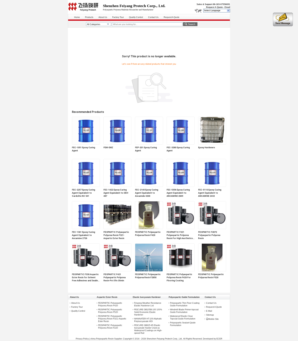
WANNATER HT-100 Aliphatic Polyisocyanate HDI (148, 320)
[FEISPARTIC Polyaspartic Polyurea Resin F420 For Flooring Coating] (180, 270)
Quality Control (136, 17)
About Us (102, 17)
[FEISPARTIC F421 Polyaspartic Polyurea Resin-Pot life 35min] (117, 270)
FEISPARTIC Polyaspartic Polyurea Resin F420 (148, 233)
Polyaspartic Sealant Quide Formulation (183, 324)
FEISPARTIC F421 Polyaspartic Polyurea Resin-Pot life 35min (114, 277)
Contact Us (153, 17)
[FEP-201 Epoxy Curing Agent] (149, 144)
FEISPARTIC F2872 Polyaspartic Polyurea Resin (209, 235)
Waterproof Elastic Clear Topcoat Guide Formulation (182, 317)
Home (77, 17)
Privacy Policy (82, 339)
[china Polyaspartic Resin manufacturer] (85, 7)
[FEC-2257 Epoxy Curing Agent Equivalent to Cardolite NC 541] (86, 186)
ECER (219, 339)
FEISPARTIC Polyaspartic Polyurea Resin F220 (110, 326)
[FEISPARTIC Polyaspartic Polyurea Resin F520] (212, 270)
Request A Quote (214, 7)
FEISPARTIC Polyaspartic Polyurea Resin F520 (211, 276)
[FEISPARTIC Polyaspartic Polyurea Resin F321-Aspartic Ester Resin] (117, 228)
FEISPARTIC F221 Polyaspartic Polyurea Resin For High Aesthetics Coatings (180, 235)
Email (227, 7)
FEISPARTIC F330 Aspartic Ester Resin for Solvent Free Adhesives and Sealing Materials (85, 277)
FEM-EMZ (108, 147)
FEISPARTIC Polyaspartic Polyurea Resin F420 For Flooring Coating (179, 277)
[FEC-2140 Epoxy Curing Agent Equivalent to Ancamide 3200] (149, 186)
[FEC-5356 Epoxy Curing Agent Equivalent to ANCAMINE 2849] (180, 186)
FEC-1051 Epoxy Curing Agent (83, 149)
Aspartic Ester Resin (107, 297)
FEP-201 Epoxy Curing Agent (146, 149)
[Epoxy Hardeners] (212, 144)
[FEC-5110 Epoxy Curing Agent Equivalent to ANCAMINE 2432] (212, 186)
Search (191, 24)
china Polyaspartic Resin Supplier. (106, 339)
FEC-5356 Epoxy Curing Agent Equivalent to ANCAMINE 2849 (178, 193)
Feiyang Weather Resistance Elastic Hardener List (147, 304)
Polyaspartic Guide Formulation (184, 297)
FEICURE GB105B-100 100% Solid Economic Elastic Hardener (148, 312)
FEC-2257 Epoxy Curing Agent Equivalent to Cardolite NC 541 (83, 193)
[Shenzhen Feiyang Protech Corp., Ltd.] (228, 10)
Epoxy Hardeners (206, 147)
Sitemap (210, 315)
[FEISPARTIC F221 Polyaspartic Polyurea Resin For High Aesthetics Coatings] (180, 228)
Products (89, 17)
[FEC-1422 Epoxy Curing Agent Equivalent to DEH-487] (117, 186)
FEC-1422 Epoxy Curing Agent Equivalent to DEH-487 (116, 193)
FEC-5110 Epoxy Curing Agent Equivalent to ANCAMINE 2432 (209, 193)
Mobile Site (213, 319)
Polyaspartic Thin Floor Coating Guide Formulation (185, 304)
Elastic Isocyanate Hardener (147, 297)
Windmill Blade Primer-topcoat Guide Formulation (184, 310)
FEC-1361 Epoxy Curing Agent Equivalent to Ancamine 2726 (83, 235)
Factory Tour (118, 17)
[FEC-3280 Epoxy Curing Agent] (180, 144)
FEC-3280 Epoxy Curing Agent (178, 149)
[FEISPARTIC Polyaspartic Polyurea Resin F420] (149, 228)
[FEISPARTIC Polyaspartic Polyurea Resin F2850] (149, 270)
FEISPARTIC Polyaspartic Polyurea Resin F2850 (148, 276)
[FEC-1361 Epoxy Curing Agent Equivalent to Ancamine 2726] (86, 228)
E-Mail (209, 311)
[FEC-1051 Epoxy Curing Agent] (86, 144)
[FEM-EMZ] (117, 144)
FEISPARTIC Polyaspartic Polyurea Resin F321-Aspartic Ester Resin (116, 235)
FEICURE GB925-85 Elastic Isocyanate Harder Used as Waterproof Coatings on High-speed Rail (148, 329)
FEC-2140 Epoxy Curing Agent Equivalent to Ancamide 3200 (146, 193)
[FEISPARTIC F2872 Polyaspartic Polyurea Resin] (212, 228)
